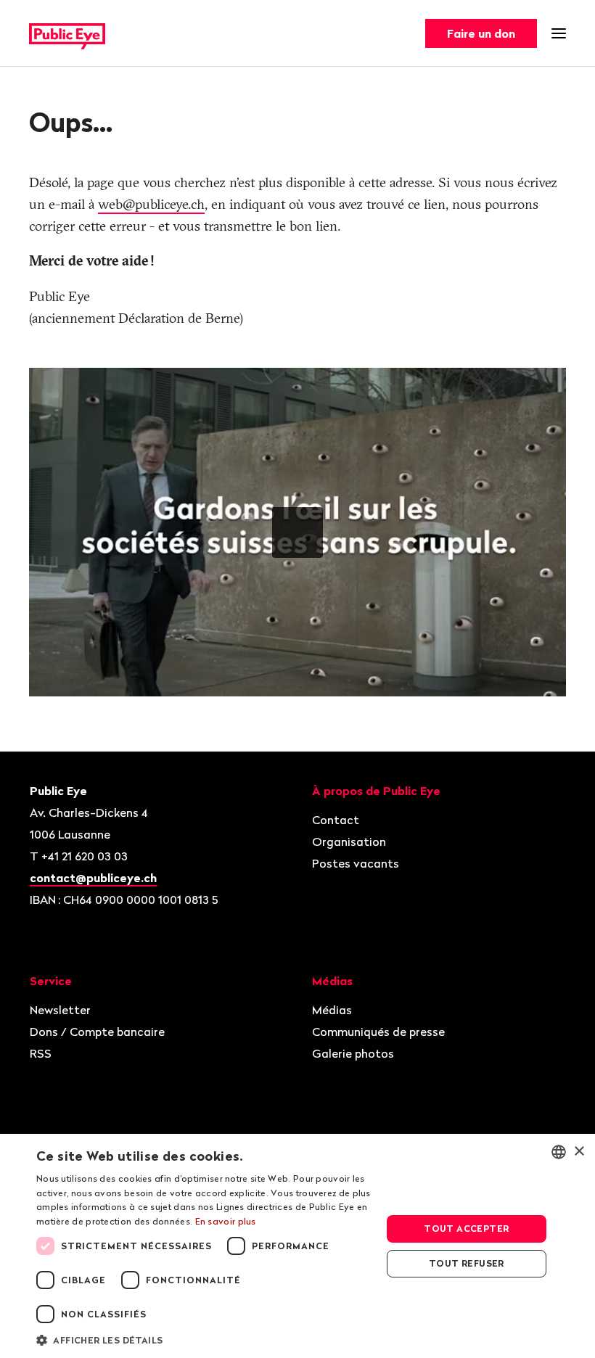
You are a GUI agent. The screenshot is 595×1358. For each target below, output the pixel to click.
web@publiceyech (151, 204)
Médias (332, 1010)
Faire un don (481, 33)
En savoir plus (225, 1221)
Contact (335, 819)
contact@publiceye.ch (93, 878)
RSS (41, 1053)
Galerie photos (353, 1053)
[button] (204, 1339)
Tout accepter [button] (466, 1228)
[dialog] (297, 1246)
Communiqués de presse (378, 1031)
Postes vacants (355, 863)
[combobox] (558, 1152)
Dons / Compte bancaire (97, 1031)
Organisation (349, 841)
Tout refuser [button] (466, 1263)
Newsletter (60, 1010)
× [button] (578, 1151)
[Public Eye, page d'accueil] (67, 33)
